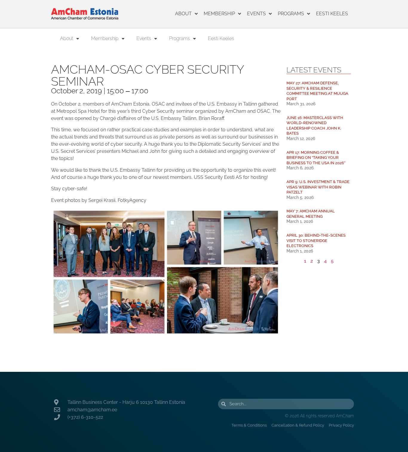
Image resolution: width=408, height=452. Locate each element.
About (183, 13)
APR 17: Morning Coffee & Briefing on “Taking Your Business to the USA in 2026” (315, 157)
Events (256, 13)
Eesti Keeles (332, 13)
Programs (291, 13)
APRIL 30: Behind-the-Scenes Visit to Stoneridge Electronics (316, 240)
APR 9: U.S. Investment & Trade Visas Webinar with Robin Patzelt (317, 186)
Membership (219, 13)
